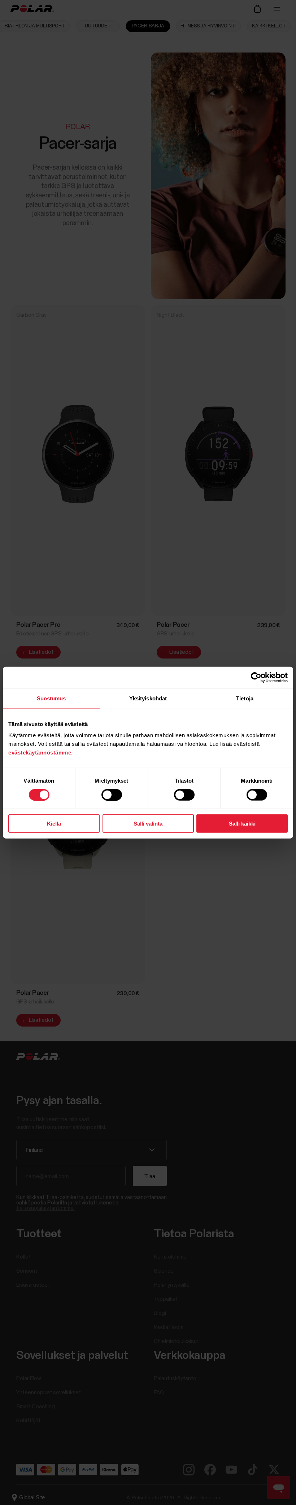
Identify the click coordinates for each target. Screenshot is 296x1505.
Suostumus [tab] (51, 698)
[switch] (111, 794)
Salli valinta (148, 824)
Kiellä (54, 824)
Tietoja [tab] (244, 698)
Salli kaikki (242, 824)
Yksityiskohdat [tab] (148, 698)
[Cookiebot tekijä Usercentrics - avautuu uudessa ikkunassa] (256, 677)
